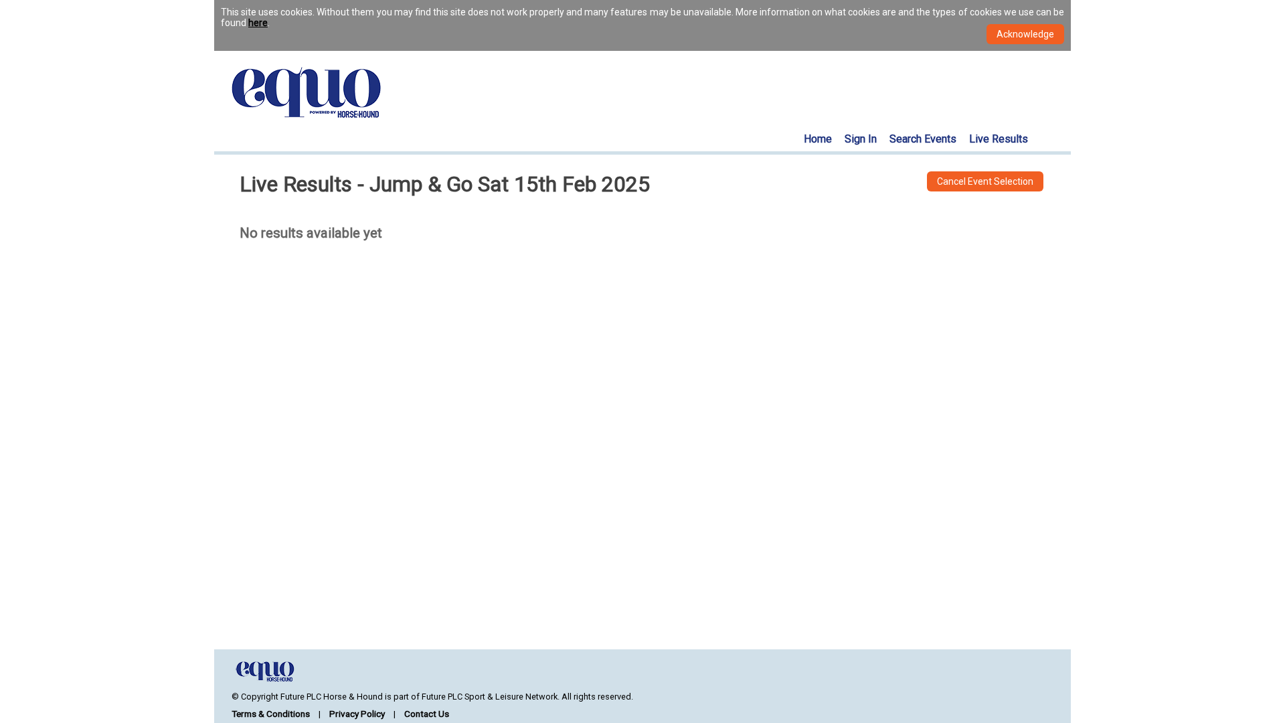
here (258, 22)
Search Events (922, 139)
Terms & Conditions (271, 713)
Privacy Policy (357, 713)
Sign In (861, 139)
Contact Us (426, 713)
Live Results (998, 139)
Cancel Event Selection (985, 181)
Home (818, 139)
